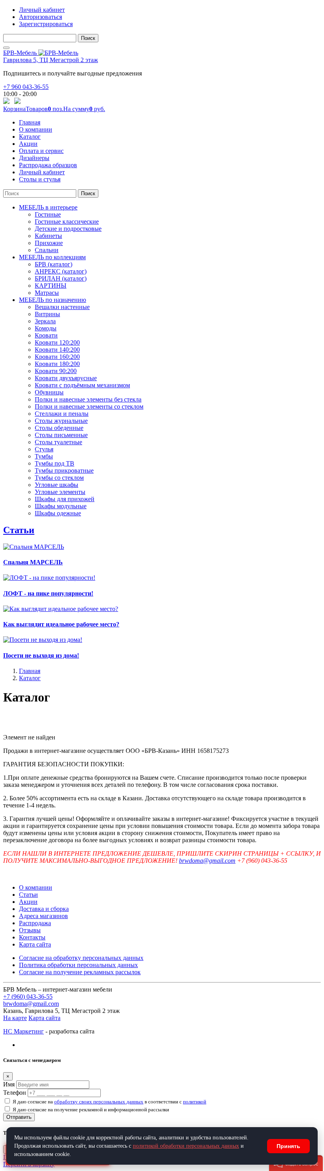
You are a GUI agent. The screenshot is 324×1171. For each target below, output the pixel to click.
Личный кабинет (42, 9)
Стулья (44, 449)
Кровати (46, 335)
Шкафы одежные (58, 513)
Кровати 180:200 (57, 363)
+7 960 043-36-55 (26, 86)
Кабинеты (48, 235)
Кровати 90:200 (56, 371)
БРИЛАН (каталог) (61, 278)
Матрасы (47, 292)
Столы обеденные (59, 427)
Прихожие (49, 242)
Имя (9, 1084)
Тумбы (44, 456)
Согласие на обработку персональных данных (81, 957)
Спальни (46, 250)
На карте (15, 1017)
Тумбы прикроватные (64, 470)
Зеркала (45, 321)
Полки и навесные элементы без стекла (88, 399)
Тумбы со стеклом (59, 477)
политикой (194, 1102)
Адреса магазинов (43, 916)
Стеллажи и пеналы (62, 413)
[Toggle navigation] (6, 48)
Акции (28, 143)
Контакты (32, 937)
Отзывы (30, 930)
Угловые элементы (60, 491)
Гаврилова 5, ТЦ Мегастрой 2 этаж (50, 60)
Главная (29, 122)
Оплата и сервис (41, 150)
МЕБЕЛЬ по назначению (52, 299)
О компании (35, 129)
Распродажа (35, 923)
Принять (288, 1146)
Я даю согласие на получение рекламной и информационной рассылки (91, 1110)
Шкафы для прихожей (64, 499)
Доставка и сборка (44, 908)
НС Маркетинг (23, 1031)
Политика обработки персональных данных (78, 965)
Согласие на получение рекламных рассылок (80, 972)
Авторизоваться (40, 16)
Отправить (19, 1117)
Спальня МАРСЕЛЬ (33, 562)
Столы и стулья (39, 179)
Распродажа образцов (48, 165)
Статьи (18, 530)
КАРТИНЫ (50, 285)
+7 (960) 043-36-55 (28, 996)
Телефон (14, 1092)
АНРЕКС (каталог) (61, 271)
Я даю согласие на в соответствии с (109, 1102)
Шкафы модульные (61, 506)
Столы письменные (61, 435)
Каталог (30, 136)
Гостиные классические (67, 221)
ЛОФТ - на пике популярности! (48, 593)
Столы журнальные (61, 420)
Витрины (47, 314)
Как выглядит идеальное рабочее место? (61, 624)
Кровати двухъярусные (66, 378)
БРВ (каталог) (53, 264)
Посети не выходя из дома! (41, 655)
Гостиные (48, 214)
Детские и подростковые (68, 228)
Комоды (46, 328)
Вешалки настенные (62, 307)
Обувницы (49, 392)
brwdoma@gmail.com (207, 860)
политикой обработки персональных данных (186, 1146)
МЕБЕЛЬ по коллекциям (52, 257)
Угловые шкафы (56, 484)
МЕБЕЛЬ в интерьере (48, 207)
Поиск (88, 38)
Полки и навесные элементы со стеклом (89, 406)
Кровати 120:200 (57, 342)
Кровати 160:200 (57, 356)
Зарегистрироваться (46, 24)
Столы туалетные (58, 442)
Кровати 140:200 (57, 349)
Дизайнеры (34, 158)
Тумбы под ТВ (54, 463)
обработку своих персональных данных (98, 1102)
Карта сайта (35, 944)
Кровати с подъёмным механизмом (82, 385)
